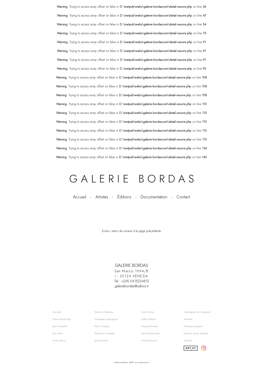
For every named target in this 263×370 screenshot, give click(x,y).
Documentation (154, 197)
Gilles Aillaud (148, 319)
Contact (183, 197)
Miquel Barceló (149, 326)
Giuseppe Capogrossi (106, 319)
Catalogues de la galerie (197, 312)
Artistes (101, 197)
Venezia (188, 319)
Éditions (124, 197)
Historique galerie (193, 326)
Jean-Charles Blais (150, 333)
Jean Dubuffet (60, 326)
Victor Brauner (149, 340)
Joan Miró (58, 333)
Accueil (79, 197)
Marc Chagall (102, 326)
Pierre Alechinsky (62, 319)
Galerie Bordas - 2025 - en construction (131, 362)
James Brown (101, 340)
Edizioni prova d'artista (196, 333)
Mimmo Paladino (104, 312)
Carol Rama (147, 312)
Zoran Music (59, 340)
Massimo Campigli (105, 333)
